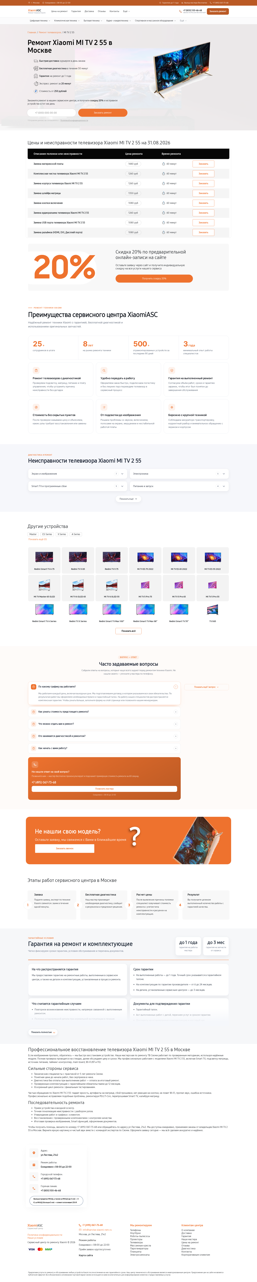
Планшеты (135, 1251)
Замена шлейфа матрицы (47, 193)
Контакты (114, 11)
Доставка (89, 11)
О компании (188, 1230)
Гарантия (76, 11)
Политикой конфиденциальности (74, 120)
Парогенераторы (139, 1248)
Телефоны (135, 1230)
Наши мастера (189, 1239)
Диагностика (188, 1248)
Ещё (125, 11)
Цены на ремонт (59, 11)
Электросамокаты (140, 1254)
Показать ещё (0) (37, 539)
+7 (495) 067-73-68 (220, 3)
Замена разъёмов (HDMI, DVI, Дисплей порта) (58, 232)
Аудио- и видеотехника (117, 20)
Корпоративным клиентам (195, 1254)
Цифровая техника (38, 20)
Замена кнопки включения (48, 203)
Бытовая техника (91, 20)
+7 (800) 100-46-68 (51, 1190)
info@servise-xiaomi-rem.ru (97, 1229)
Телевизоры (136, 1242)
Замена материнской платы (48, 163)
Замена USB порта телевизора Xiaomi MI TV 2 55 (59, 222)
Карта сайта (86, 1255)
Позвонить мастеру (104, 789)
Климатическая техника (65, 20)
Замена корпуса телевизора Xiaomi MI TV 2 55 (58, 183)
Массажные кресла (140, 1245)
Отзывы (102, 11)
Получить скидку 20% (154, 278)
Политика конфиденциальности (45, 1234)
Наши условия (35, 1237)
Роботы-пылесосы (140, 1236)
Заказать (203, 163)
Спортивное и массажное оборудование (154, 20)
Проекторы (136, 1239)
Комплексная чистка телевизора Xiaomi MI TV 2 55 (61, 173)
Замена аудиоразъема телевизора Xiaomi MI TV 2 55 (61, 212)
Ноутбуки (135, 1233)
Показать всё (128, 631)
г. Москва (35, 3)
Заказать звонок (64, 848)
